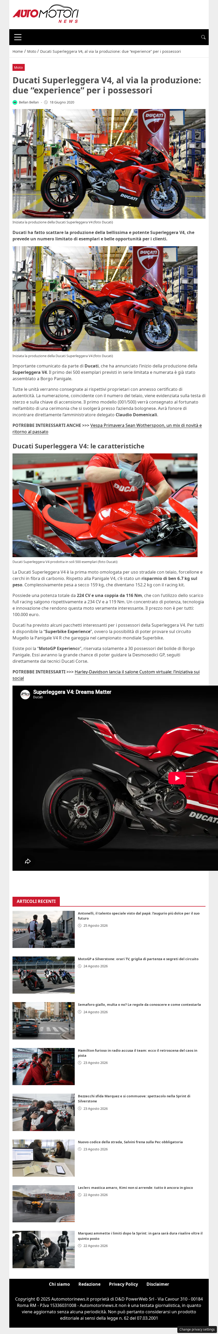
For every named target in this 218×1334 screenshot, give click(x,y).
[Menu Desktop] (17, 37)
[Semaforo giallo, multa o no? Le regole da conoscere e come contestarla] (43, 1020)
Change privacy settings (197, 1329)
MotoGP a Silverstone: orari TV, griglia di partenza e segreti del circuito (138, 958)
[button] (203, 37)
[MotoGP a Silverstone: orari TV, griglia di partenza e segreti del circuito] (43, 975)
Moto (18, 67)
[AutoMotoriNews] (45, 14)
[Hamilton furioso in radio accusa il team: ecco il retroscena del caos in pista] (43, 1066)
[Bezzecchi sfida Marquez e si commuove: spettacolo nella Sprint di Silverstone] (43, 1112)
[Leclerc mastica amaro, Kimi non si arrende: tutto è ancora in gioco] (43, 1203)
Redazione (89, 1284)
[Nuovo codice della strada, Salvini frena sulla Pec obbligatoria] (43, 1158)
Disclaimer (157, 1284)
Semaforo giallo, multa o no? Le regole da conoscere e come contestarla (139, 1004)
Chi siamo (59, 1284)
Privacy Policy (123, 1284)
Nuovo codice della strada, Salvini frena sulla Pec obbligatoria (130, 1142)
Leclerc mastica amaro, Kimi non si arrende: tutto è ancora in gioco (135, 1187)
